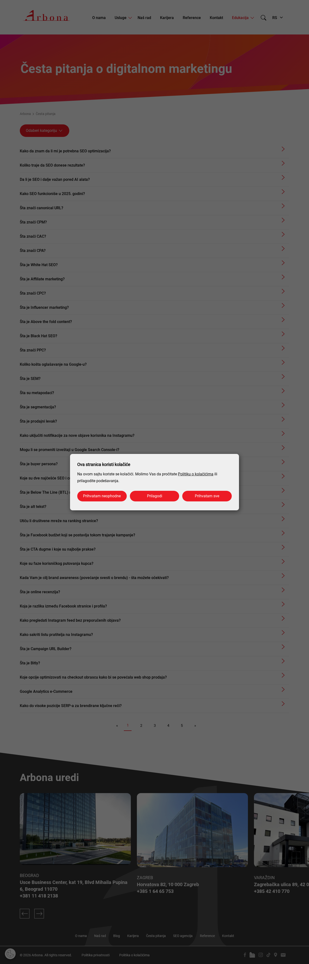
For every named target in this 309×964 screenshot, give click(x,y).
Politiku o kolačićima (195, 474)
